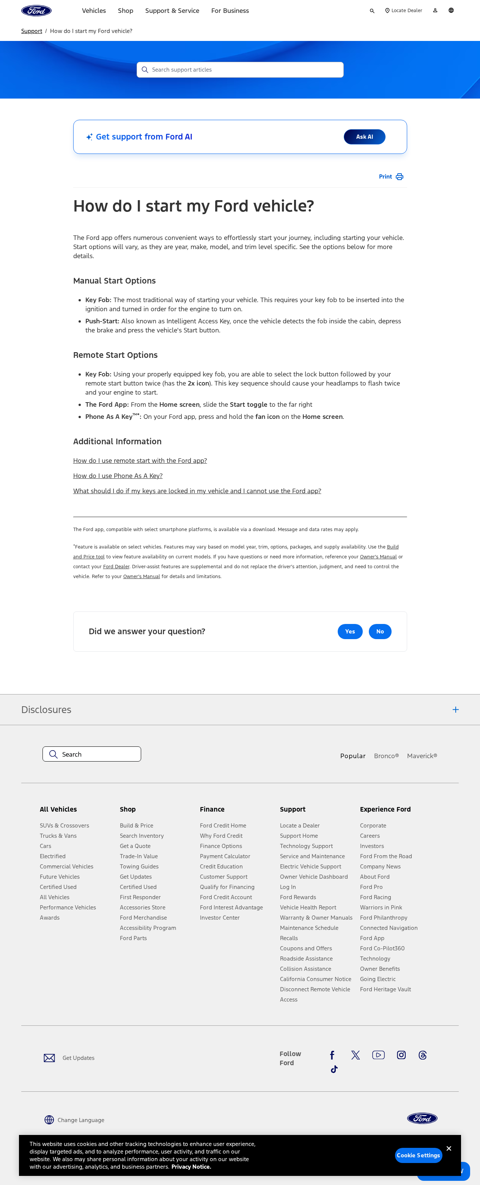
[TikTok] (334, 1069)
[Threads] (422, 1055)
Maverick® (422, 756)
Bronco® (386, 756)
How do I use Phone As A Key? (118, 476)
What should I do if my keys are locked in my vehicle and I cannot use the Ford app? (197, 491)
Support (31, 30)
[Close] (449, 1154)
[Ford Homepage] (422, 1118)
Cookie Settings (418, 1155)
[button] (157, 812)
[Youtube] (378, 1055)
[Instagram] (401, 1055)
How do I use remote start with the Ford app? (140, 460)
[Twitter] (355, 1055)
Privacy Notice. (191, 1166)
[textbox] (92, 754)
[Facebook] (334, 1055)
